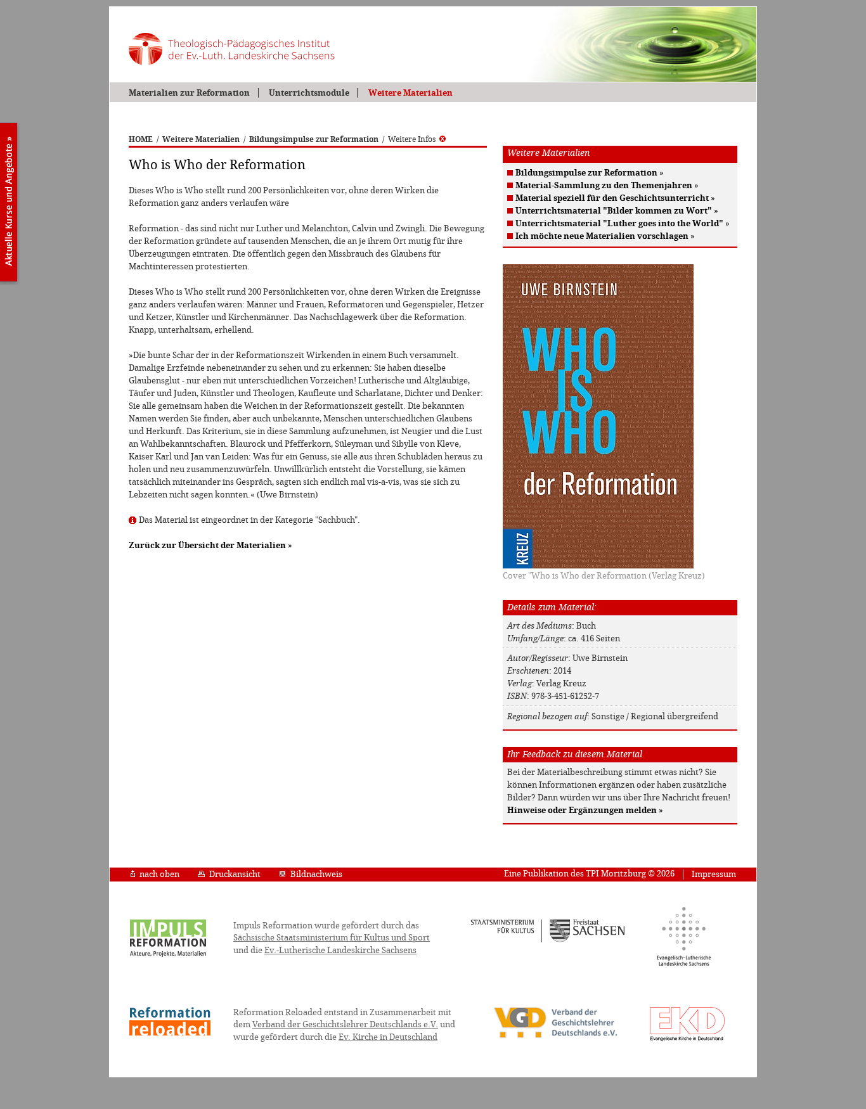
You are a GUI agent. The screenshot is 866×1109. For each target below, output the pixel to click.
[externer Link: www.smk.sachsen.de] (548, 940)
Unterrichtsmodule (309, 93)
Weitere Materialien (410, 93)
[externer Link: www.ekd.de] (687, 1040)
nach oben (159, 874)
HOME (141, 139)
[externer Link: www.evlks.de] (684, 964)
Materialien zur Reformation (189, 93)
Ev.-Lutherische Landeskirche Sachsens (340, 950)
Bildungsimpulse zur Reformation (313, 139)
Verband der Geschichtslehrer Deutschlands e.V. (345, 1024)
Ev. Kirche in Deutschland (388, 1037)
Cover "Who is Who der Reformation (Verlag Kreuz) (604, 575)
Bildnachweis (316, 874)
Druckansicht (235, 874)
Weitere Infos (412, 139)
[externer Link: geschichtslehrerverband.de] (555, 1037)
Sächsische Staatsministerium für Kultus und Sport (331, 937)
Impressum (714, 874)
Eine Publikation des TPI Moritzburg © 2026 (589, 873)
